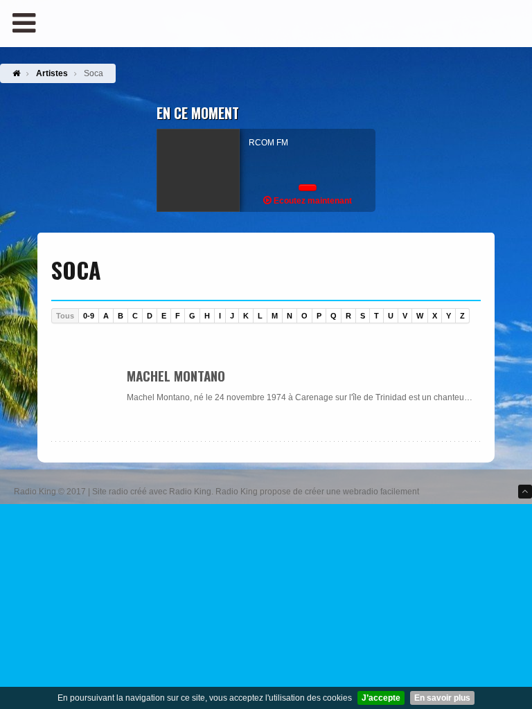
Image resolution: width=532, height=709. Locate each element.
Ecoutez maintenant (312, 201)
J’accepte (381, 698)
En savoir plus (442, 698)
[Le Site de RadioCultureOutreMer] (266, 8)
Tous (65, 316)
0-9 (88, 316)
